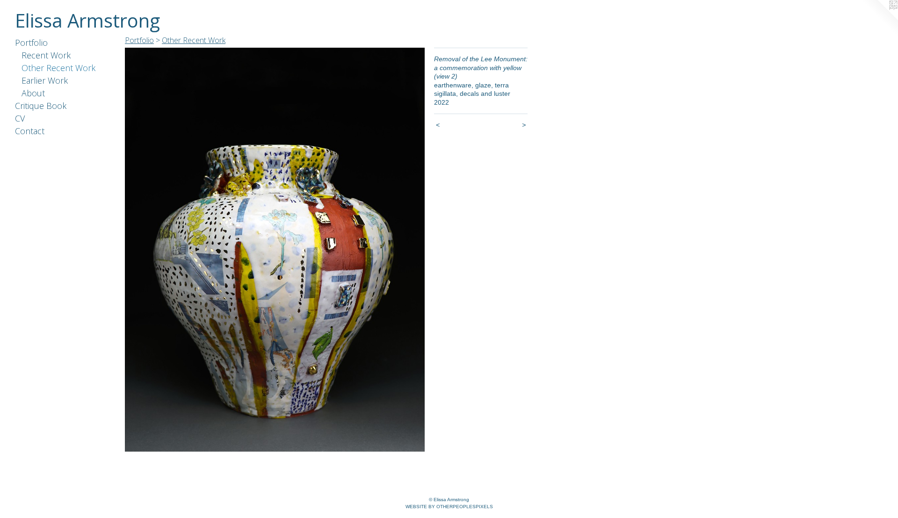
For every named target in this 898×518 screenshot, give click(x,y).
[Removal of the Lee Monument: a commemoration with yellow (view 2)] (275, 250)
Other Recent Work (58, 67)
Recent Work (46, 55)
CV (20, 118)
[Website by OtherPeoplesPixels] (879, 18)
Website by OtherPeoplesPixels (449, 506)
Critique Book (40, 105)
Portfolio (31, 42)
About (33, 93)
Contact (29, 131)
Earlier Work (45, 80)
